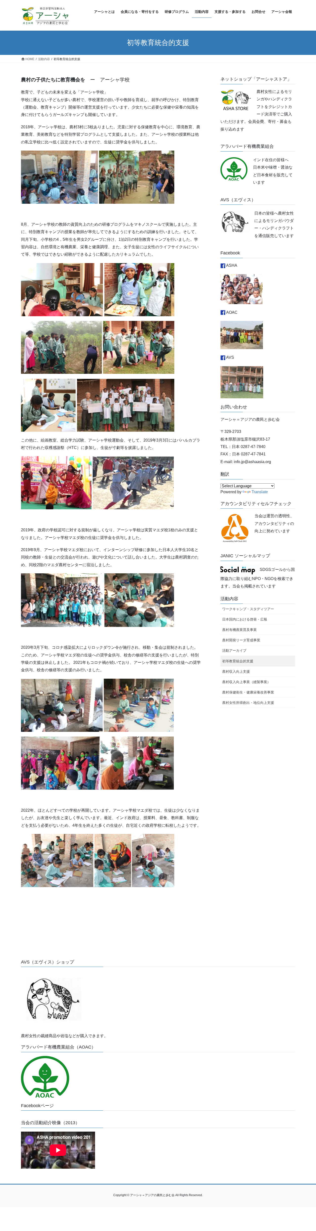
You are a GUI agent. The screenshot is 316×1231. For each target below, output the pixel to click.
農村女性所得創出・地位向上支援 (248, 703)
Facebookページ (37, 1105)
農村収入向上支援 (236, 671)
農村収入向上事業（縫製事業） (246, 682)
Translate (260, 492)
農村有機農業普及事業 (239, 630)
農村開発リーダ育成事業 (241, 640)
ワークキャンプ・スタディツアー (248, 609)
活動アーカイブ (234, 650)
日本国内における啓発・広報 (244, 619)
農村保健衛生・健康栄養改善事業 (248, 692)
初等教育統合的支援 (237, 661)
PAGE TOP (304, 1190)
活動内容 (229, 598)
